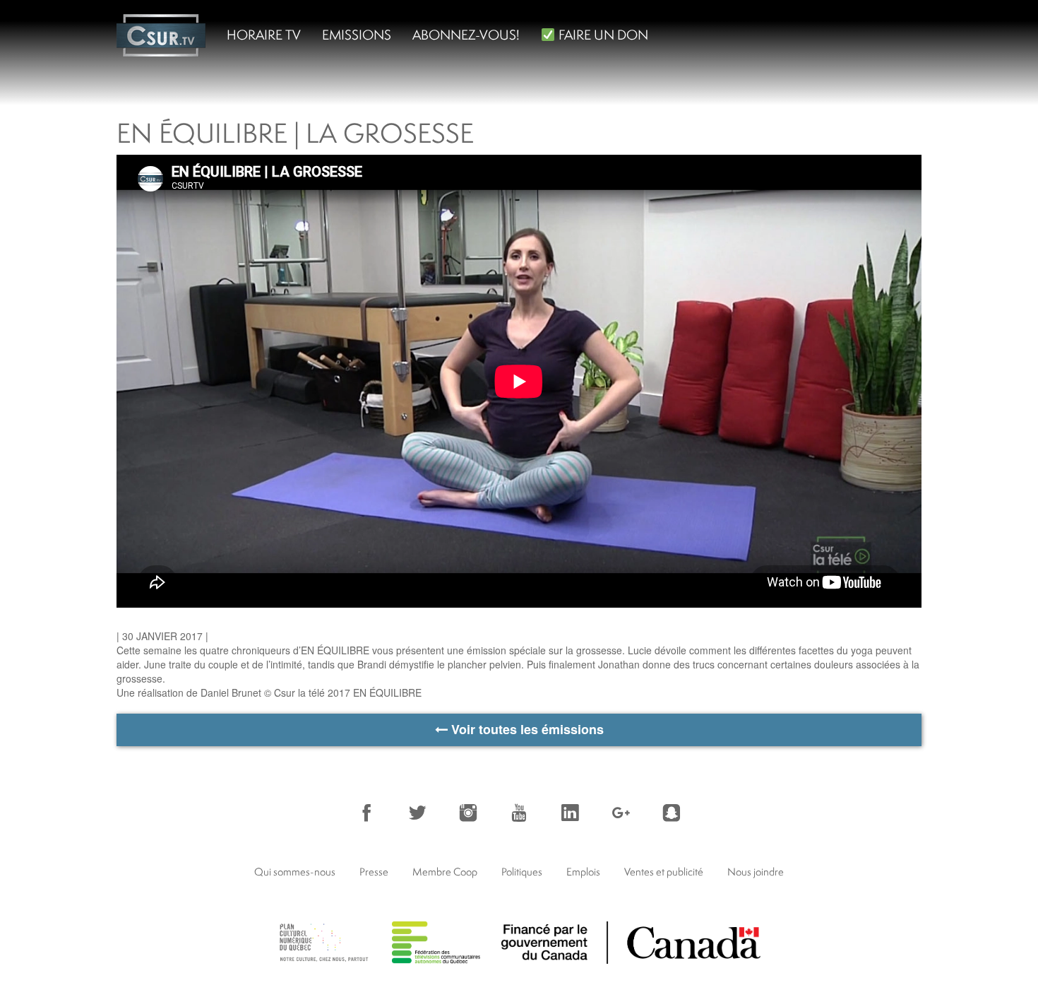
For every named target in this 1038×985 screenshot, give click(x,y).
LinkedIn (570, 813)
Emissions (356, 34)
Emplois (583, 871)
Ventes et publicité (663, 871)
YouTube (519, 813)
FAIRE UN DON (602, 34)
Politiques (521, 871)
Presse (373, 871)
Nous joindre (755, 871)
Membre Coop (444, 871)
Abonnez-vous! (466, 34)
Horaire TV (264, 34)
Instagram (468, 813)
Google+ (621, 813)
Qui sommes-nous (294, 871)
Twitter (417, 813)
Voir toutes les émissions (526, 729)
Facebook (366, 813)
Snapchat (672, 813)
